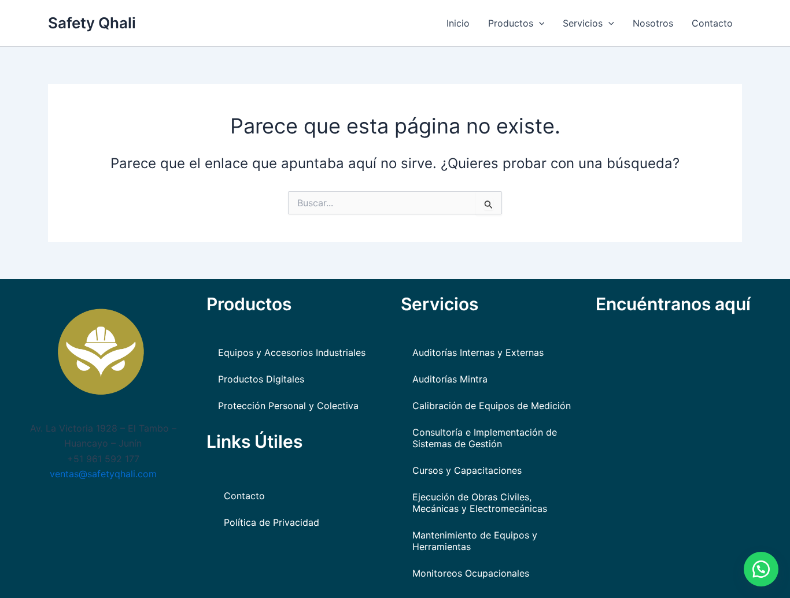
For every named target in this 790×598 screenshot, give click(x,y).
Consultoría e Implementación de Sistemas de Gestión (484, 438)
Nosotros (653, 23)
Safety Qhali (92, 23)
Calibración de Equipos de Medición (491, 405)
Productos (510, 23)
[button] (539, 23)
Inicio (458, 23)
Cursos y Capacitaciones (467, 470)
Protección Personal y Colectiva (288, 405)
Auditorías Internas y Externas (478, 352)
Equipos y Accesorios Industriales (292, 352)
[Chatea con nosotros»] (761, 569)
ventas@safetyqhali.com (103, 474)
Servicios (583, 23)
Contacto (712, 23)
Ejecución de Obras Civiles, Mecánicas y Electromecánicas (479, 502)
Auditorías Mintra (450, 379)
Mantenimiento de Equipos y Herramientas (474, 540)
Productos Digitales (261, 379)
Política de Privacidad (271, 522)
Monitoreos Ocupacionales (470, 573)
